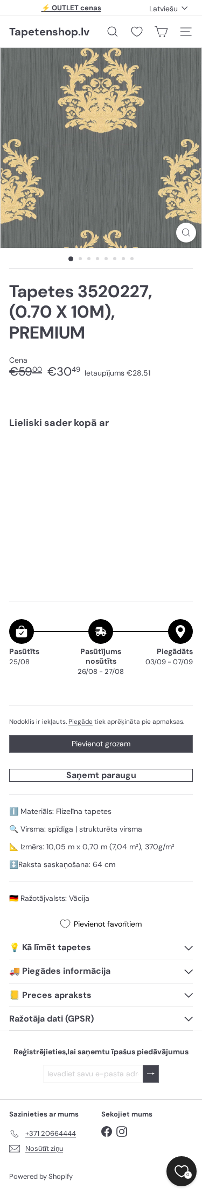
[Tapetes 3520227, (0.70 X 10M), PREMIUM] (101, 475)
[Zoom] (186, 233)
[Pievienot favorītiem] (179, 459)
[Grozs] (161, 31)
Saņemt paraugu (101, 775)
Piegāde (80, 721)
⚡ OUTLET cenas (71, 7)
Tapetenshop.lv (49, 31)
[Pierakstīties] (151, 1074)
